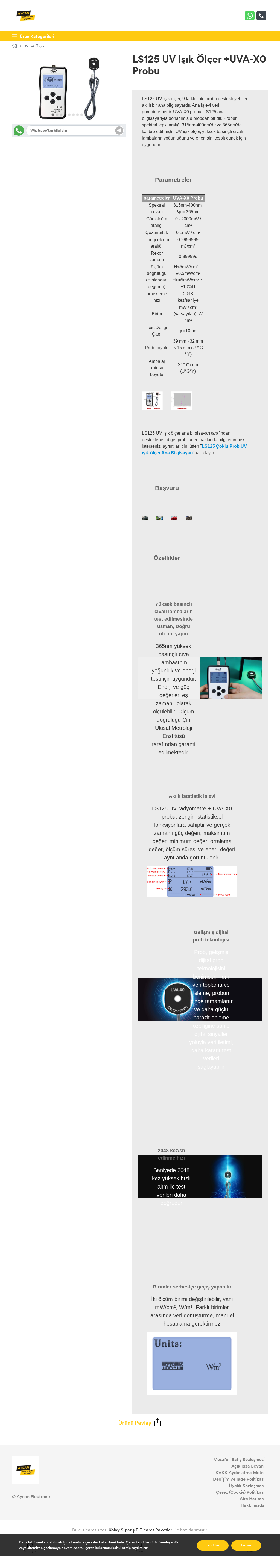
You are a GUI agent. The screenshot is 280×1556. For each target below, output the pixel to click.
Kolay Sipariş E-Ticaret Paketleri (141, 1530)
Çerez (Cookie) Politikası (240, 1492)
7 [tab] (77, 114)
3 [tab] (61, 114)
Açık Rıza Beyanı (248, 1466)
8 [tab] (81, 114)
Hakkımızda (253, 1505)
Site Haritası (252, 1499)
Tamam (246, 1545)
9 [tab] (85, 114)
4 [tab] (65, 114)
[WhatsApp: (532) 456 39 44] (250, 15)
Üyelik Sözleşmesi (247, 1486)
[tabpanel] (69, 89)
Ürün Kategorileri (36, 36)
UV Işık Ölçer (34, 46)
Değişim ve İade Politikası (239, 1479)
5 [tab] (69, 114)
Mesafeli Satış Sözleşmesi (239, 1459)
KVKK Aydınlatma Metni (240, 1472)
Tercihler (213, 1545)
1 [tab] (52, 114)
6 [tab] (73, 114)
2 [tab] (57, 114)
